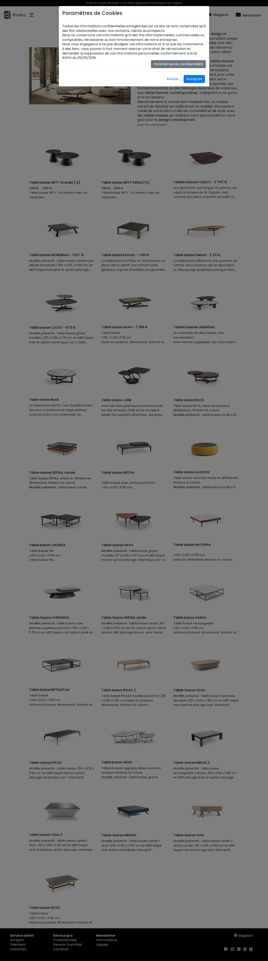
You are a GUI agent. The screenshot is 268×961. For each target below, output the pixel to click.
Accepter (194, 79)
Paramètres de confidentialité (178, 64)
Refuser (173, 79)
